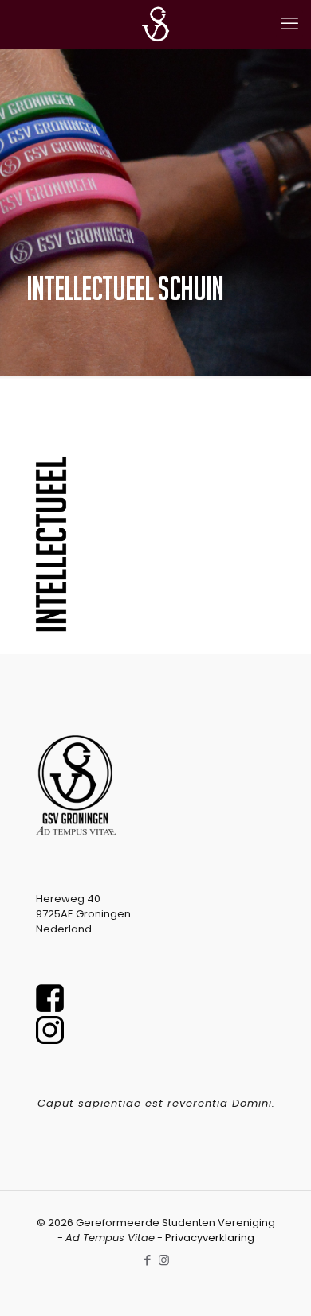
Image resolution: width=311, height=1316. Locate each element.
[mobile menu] (289, 23)
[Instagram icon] (164, 1260)
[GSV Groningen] (155, 24)
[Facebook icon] (147, 1260)
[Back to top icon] (278, 1283)
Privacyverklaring (209, 1237)
